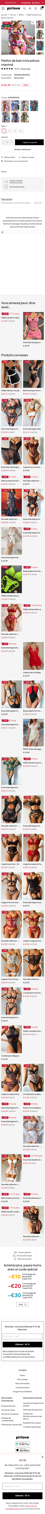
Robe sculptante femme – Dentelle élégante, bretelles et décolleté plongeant (11, 481)
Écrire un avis (25, 69)
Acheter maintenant (22, 149)
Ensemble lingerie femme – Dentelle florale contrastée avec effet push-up (11, 711)
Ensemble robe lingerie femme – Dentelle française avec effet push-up (11, 467)
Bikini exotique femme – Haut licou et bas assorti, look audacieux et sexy (32, 390)
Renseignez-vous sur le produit (16, 161)
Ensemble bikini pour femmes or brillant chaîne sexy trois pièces (32, 1198)
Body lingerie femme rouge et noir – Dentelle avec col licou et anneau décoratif (32, 711)
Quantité (4, 137)
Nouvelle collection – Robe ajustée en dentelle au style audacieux (11, 826)
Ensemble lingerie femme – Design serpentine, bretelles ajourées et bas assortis (11, 787)
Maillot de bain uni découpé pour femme (11, 317)
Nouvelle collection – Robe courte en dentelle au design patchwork (32, 1146)
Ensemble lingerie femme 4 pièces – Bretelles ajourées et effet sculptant (32, 826)
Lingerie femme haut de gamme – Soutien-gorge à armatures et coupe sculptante (11, 902)
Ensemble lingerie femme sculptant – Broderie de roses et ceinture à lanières (11, 647)
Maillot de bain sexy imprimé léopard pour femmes (32, 762)
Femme (13, 15)
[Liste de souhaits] (35, 8)
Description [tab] (6, 199)
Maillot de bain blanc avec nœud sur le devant (32, 609)
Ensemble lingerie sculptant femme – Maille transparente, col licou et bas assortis (32, 902)
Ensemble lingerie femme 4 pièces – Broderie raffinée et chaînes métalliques (11, 724)
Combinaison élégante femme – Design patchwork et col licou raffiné (11, 1056)
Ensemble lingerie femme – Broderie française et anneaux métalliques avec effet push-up (11, 1017)
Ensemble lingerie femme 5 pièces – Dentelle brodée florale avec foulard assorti (11, 429)
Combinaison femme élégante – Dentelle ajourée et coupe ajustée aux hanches (32, 993)
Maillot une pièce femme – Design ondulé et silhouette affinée (32, 1031)
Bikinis (21, 15)
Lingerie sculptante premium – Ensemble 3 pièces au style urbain (11, 1094)
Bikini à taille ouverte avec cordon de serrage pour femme (11, 1198)
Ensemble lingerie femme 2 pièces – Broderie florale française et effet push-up (11, 1108)
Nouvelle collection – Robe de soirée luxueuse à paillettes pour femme (11, 519)
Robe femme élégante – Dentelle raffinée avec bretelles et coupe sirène (32, 1108)
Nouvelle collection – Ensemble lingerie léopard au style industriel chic (32, 1236)
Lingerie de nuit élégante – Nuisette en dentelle (32, 672)
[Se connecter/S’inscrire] (30, 8)
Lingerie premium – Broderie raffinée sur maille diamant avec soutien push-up (11, 864)
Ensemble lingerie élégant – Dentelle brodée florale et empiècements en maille (32, 429)
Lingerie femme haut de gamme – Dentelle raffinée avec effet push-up (11, 979)
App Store (36, 3)
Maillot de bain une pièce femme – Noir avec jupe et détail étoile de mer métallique (11, 390)
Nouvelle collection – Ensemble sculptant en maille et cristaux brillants (32, 481)
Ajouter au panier (30, 142)
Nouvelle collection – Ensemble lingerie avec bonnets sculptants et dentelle (11, 1184)
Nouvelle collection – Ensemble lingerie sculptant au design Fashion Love (11, 634)
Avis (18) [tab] (38, 203)
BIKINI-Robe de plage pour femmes (32, 749)
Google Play (26, 3)
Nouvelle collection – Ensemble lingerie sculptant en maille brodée (11, 941)
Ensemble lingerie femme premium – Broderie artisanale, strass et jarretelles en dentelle (11, 1121)
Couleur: (4, 98)
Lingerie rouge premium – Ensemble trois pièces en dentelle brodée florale (32, 941)
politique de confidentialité (16, 1355)
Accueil (4, 15)
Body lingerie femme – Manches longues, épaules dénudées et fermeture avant (32, 571)
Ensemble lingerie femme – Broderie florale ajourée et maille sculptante (32, 533)
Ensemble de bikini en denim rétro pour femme (32, 1160)
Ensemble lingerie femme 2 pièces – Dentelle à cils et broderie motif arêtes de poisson (32, 519)
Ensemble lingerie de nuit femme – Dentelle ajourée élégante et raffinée (11, 557)
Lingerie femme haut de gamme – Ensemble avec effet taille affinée (32, 467)
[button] (33, 22)
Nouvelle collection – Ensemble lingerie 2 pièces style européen (32, 979)
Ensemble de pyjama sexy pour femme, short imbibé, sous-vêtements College (32, 342)
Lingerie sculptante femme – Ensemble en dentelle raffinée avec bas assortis (32, 864)
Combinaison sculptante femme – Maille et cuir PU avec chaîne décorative (32, 1094)
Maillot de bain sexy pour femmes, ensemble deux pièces (11, 595)
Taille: (3, 126)
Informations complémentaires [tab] (15, 203)
